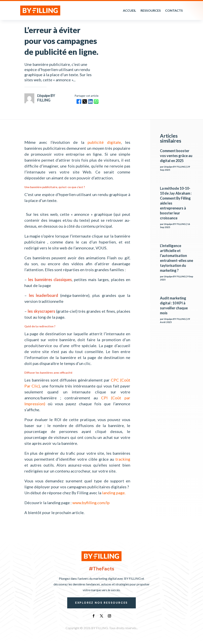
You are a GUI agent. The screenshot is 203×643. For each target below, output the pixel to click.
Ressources (151, 10)
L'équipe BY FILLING (175, 166)
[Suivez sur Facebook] (93, 616)
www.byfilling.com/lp (91, 502)
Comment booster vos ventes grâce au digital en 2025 (176, 156)
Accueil (129, 10)
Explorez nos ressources (101, 602)
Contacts (174, 10)
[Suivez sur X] (101, 616)
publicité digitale (104, 142)
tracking (122, 459)
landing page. (113, 492)
